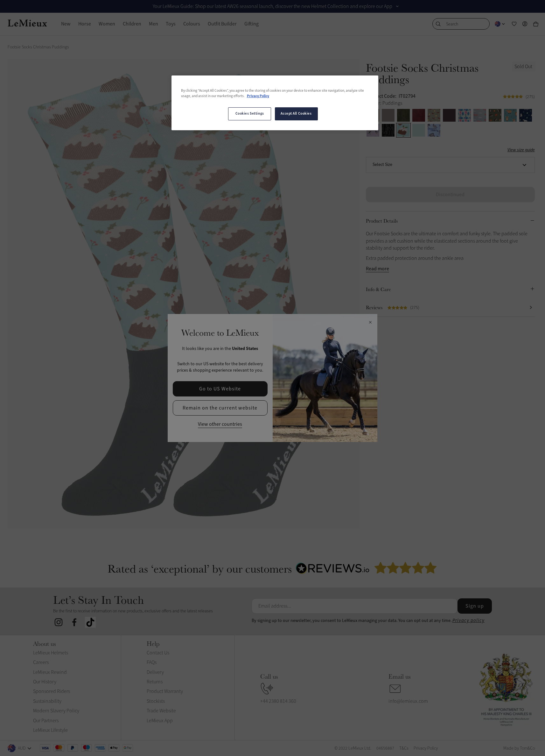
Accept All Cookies (296, 113)
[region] (274, 102)
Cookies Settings (249, 113)
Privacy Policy (258, 96)
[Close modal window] (370, 322)
